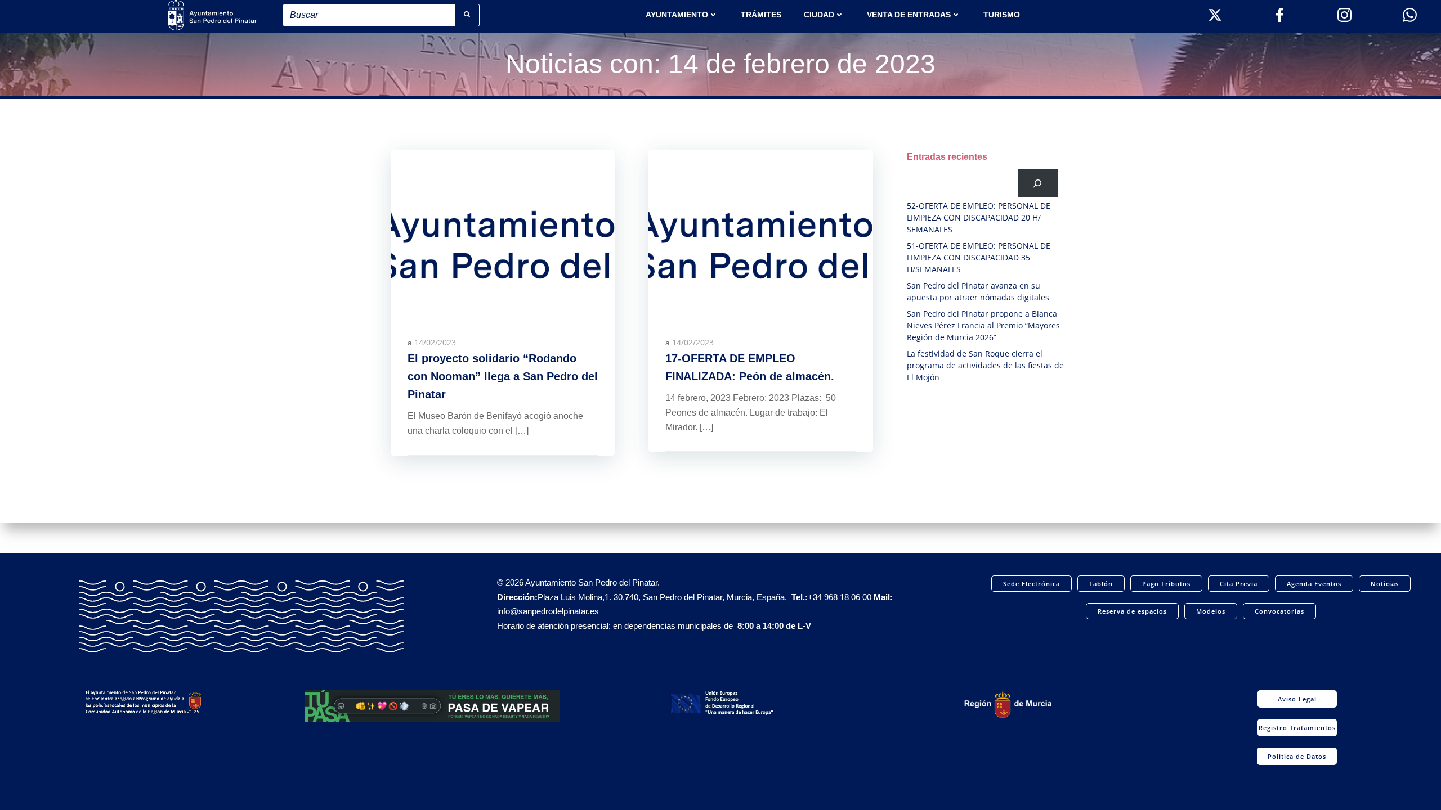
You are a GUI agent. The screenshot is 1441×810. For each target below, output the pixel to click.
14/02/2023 (435, 342)
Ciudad (819, 14)
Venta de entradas (909, 14)
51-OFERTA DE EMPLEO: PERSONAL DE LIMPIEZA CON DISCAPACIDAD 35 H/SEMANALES (978, 257)
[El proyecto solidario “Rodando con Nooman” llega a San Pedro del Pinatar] (503, 233)
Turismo (1001, 14)
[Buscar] (1038, 183)
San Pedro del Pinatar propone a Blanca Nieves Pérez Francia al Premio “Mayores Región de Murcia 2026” (983, 325)
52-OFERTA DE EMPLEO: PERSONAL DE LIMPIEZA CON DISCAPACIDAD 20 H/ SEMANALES (978, 217)
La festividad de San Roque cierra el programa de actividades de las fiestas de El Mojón (985, 365)
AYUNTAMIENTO (677, 14)
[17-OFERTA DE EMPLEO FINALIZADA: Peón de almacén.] (760, 233)
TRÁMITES (761, 14)
